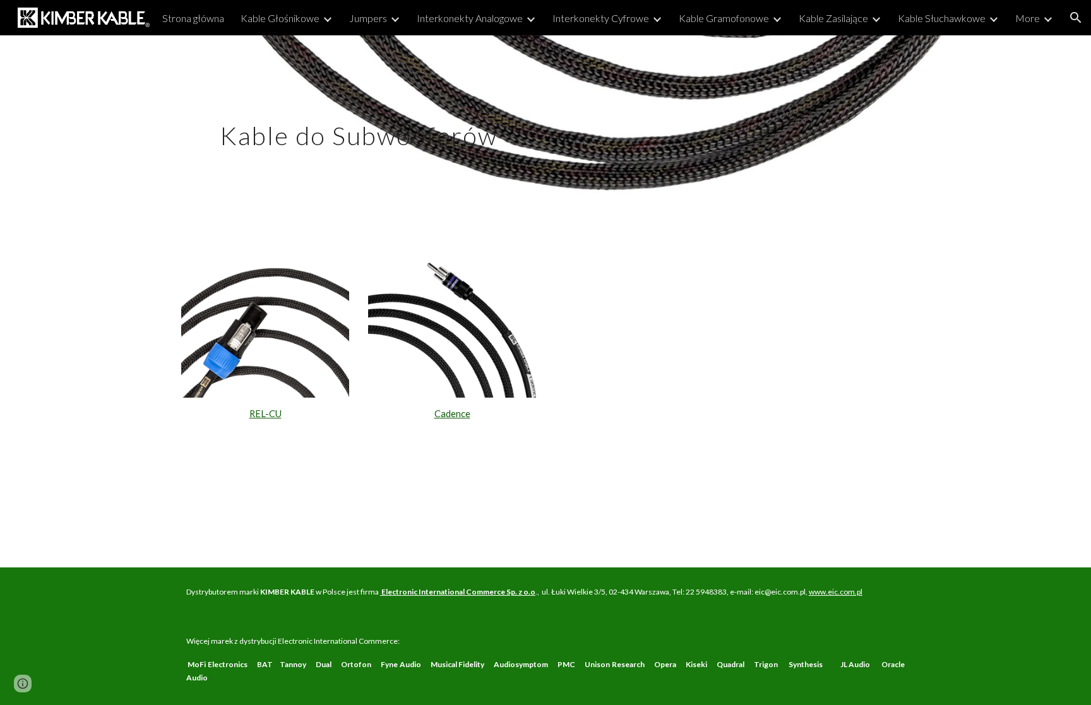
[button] (1076, 18)
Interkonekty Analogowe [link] (470, 18)
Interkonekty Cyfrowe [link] (600, 18)
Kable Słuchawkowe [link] (942, 18)
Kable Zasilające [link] (833, 18)
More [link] (1027, 18)
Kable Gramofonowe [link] (724, 18)
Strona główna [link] (193, 18)
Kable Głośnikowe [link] (280, 18)
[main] (358, 125)
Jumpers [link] (368, 18)
